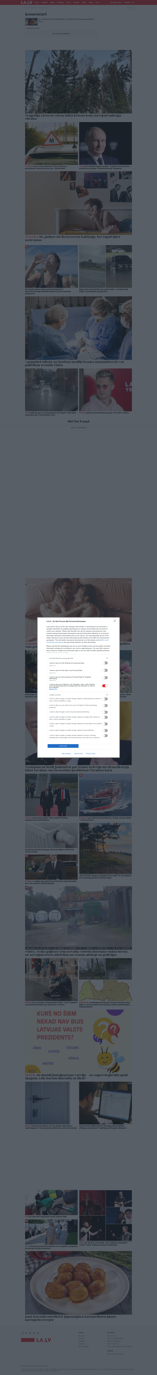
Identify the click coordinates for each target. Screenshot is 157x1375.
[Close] (115, 622)
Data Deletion (66, 753)
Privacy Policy (90, 753)
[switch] (105, 662)
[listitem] (78, 658)
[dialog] (78, 687)
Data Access (78, 753)
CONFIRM (63, 746)
